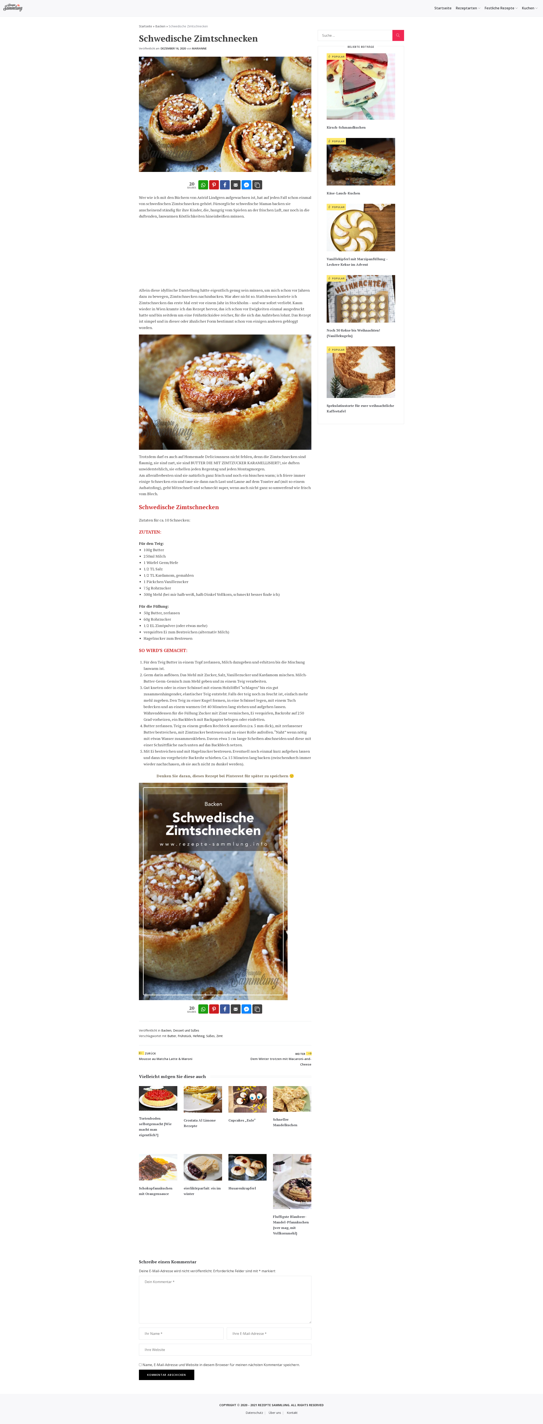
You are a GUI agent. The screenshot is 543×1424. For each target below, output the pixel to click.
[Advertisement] (225, 253)
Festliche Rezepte (499, 8)
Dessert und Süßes (186, 1030)
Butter (171, 1036)
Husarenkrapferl (242, 1188)
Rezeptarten (466, 8)
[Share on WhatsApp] (203, 185)
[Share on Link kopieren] (257, 185)
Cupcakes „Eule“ (242, 1120)
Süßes (210, 1036)
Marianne (199, 48)
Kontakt (292, 1413)
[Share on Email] (236, 185)
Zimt (219, 1036)
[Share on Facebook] (225, 185)
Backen (160, 26)
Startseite (443, 8)
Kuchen (528, 8)
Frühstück (184, 1036)
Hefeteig (198, 1036)
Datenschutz (254, 1413)
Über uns (275, 1413)
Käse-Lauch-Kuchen (343, 193)
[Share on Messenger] (246, 185)
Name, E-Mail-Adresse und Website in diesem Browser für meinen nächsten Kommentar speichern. (221, 1364)
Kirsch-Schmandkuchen (346, 127)
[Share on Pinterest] (214, 185)
